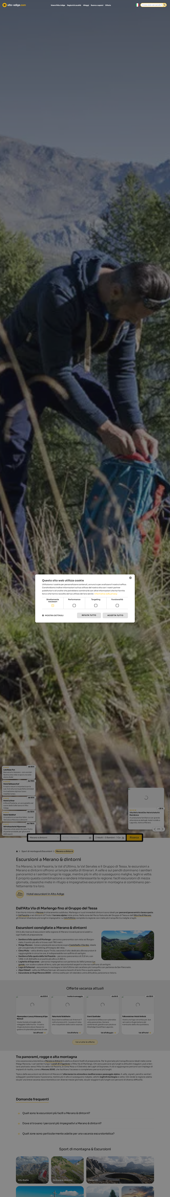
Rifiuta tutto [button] (89, 615)
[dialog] (85, 598)
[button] (52, 615)
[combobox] (130, 578)
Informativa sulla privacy (105, 594)
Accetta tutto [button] (115, 615)
